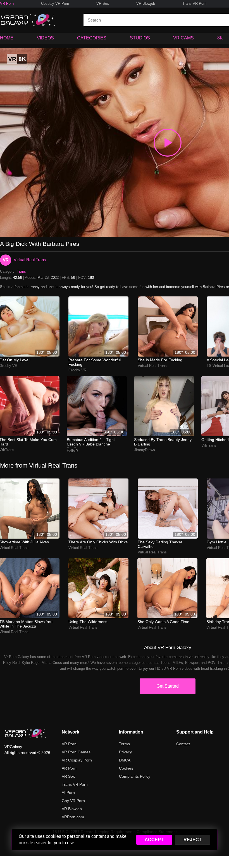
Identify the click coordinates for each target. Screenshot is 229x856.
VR (6, 260)
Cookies (126, 768)
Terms (124, 744)
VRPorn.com (73, 817)
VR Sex (102, 3)
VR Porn (7, 3)
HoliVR (72, 451)
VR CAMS (183, 38)
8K (220, 38)
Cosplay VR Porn (55, 3)
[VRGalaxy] (25, 733)
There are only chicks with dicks (98, 542)
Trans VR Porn (194, 3)
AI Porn (68, 792)
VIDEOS (45, 38)
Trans (21, 271)
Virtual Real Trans (30, 259)
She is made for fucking (160, 360)
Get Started (167, 686)
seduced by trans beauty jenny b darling (163, 441)
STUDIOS (140, 38)
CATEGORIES (91, 38)
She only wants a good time (163, 621)
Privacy (125, 752)
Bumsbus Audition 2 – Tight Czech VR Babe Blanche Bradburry (91, 442)
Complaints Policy (134, 776)
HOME (6, 38)
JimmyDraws (144, 450)
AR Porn (69, 768)
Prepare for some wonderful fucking (94, 362)
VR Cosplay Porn (77, 760)
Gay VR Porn (73, 800)
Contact (183, 744)
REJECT (192, 839)
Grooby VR (77, 370)
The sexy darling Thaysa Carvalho (160, 544)
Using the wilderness (87, 621)
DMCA (124, 760)
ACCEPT (154, 839)
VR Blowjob (145, 3)
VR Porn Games (76, 752)
